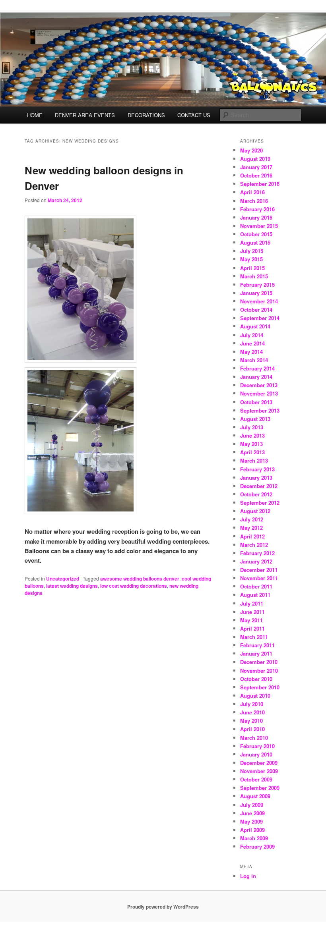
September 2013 (259, 410)
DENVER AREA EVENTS (85, 115)
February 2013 (257, 469)
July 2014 (251, 335)
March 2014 (254, 360)
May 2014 (251, 351)
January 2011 (256, 653)
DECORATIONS (146, 115)
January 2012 (256, 561)
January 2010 (256, 754)
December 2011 (258, 569)
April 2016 (252, 192)
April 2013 (252, 452)
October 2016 (256, 175)
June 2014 (252, 343)
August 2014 (255, 326)
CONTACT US (193, 115)
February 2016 (257, 209)
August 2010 (255, 695)
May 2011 (251, 620)
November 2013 (259, 393)
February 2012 (257, 553)
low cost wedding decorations (133, 585)
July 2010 (251, 704)
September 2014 (259, 318)
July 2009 (251, 805)
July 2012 (251, 519)
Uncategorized (62, 578)
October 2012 (256, 494)
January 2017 (256, 167)
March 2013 (254, 460)
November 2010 (259, 670)
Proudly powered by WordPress (163, 906)
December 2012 (258, 486)
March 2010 (254, 737)
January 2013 (256, 477)
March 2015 (254, 276)
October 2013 (256, 402)
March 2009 (254, 838)
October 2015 (256, 234)
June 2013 (252, 435)
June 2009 (252, 813)
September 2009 (259, 787)
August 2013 (255, 419)
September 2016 (259, 183)
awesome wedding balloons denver (139, 578)
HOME (35, 115)
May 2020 (251, 150)
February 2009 (257, 846)
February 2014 (257, 368)
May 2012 (251, 527)
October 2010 (256, 679)
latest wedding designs (72, 585)
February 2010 (257, 746)
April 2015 (252, 268)
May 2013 (251, 444)
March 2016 (254, 201)
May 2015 (251, 259)
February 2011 (257, 645)
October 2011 (256, 586)
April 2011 (252, 628)
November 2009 (259, 771)
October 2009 (256, 779)
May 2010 (251, 720)
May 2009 (251, 821)
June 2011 (252, 612)
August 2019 (255, 158)
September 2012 (259, 502)
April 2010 (252, 729)
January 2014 (256, 376)
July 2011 (251, 603)
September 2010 (259, 687)
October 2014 (256, 309)
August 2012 (255, 511)
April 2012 (252, 536)
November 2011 (259, 578)
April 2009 (252, 830)
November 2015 (259, 226)
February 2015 (257, 284)
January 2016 (256, 217)
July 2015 (251, 251)
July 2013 (251, 427)
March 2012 (254, 544)
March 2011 (254, 637)
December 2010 (258, 662)
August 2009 (255, 796)
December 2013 (258, 385)
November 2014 (259, 301)
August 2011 (255, 594)
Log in (248, 876)
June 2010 (252, 712)
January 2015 (256, 293)
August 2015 (255, 242)
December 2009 (258, 762)
